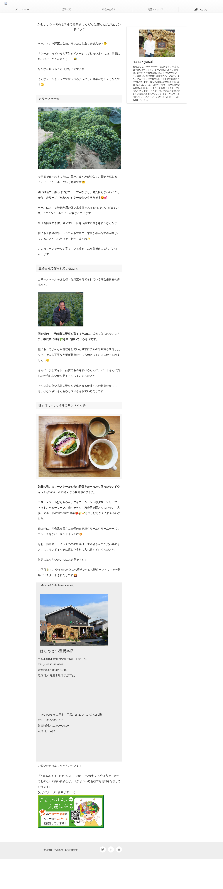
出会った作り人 (110, 9)
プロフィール (22, 9)
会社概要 (48, 849)
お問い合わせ (201, 9)
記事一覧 (66, 9)
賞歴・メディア (156, 9)
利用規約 (58, 849)
